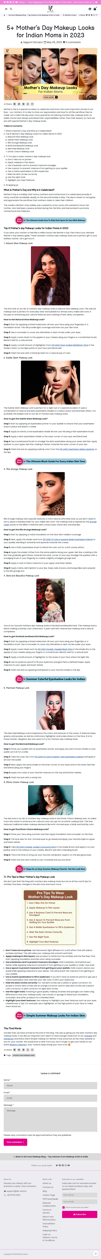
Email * (7, 1092)
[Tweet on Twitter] (89, 15)
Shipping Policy (50, 1230)
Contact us (48, 1187)
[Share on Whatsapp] (94, 15)
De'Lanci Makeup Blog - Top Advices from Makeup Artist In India (34, 15)
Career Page (49, 1195)
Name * (7, 1080)
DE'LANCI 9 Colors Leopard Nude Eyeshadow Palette (68, 539)
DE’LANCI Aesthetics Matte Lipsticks (77, 449)
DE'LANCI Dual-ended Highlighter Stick (69, 345)
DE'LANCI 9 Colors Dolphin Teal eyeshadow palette (59, 756)
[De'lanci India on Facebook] (8, 2)
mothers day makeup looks (23, 1055)
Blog (45, 1191)
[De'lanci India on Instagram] (14, 2)
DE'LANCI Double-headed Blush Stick (55, 649)
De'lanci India (22, 1254)
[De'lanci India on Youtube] (16, 2)
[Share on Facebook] (86, 15)
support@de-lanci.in (15, 1191)
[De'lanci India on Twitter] (5, 2)
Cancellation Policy (49, 1225)
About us (47, 1183)
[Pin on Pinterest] (91, 15)
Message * (9, 1105)
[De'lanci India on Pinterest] (11, 2)
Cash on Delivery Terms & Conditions (50, 1237)
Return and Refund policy (49, 1218)
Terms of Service (47, 1211)
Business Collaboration (49, 1204)
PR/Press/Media (50, 1199)
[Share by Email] (96, 15)
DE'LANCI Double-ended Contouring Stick (36, 847)
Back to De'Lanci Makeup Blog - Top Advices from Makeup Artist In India (50, 1156)
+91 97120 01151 (12, 1195)
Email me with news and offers (77, 1207)
